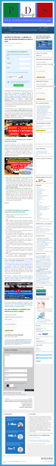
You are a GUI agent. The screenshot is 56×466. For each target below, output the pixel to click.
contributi (40, 258)
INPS (37, 265)
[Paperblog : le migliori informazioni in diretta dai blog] (39, 334)
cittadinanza (49, 256)
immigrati (45, 263)
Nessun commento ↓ (19, 43)
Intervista (38, 200)
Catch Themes (50, 461)
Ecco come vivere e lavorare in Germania (43, 105)
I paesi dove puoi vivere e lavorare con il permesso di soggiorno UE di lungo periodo (44, 320)
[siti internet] (41, 295)
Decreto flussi (29, 339)
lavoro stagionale (43, 266)
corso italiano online (43, 261)
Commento (7, 355)
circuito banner (49, 330)
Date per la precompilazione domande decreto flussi (23, 341)
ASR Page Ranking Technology (41, 328)
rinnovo (37, 279)
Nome (8, 58)
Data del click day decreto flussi (9, 341)
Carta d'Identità (39, 192)
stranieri (43, 283)
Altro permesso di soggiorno (41, 189)
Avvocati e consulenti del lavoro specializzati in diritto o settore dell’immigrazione (23, 30)
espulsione (41, 263)
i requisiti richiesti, (21, 108)
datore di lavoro (49, 261)
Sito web (6, 379)
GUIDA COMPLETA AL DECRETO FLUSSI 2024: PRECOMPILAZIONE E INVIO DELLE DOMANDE (44, 240)
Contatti (15, 32)
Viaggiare (38, 216)
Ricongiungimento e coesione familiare (43, 208)
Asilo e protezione (39, 191)
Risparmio (38, 210)
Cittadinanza (39, 194)
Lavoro (5, 340)
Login (37, 347)
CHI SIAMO (10, 27)
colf (46, 257)
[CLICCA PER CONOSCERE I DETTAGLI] (44, 49)
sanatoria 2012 (46, 282)
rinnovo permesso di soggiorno (42, 280)
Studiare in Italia (39, 213)
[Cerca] (47, 24)
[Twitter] (45, 458)
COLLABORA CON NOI (21, 3)
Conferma (41, 249)
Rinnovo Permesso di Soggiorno (42, 209)
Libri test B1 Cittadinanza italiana (41, 152)
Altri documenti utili (40, 188)
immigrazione (50, 263)
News (19, 32)
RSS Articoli (38, 348)
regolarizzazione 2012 (45, 275)
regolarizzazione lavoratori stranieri (41, 276)
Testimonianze (39, 215)
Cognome (9, 63)
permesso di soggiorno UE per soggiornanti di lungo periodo (44, 272)
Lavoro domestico (39, 202)
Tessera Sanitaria (39, 214)
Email (8, 67)
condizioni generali (15, 72)
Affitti (37, 187)
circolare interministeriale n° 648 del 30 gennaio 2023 (16, 144)
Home (5, 27)
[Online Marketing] (45, 334)
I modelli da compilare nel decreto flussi (17, 342)
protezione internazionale (40, 274)
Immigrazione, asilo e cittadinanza (41, 151)
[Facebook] (42, 458)
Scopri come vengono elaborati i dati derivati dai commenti (14, 394)
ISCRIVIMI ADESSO (19, 85)
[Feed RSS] (49, 458)
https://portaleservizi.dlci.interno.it (13, 180)
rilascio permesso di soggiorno (44, 278)
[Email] (52, 458)
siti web (37, 330)
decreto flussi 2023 (7, 342)
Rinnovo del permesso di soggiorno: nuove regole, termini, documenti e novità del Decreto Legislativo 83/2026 (44, 118)
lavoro (39, 265)
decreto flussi (39, 262)
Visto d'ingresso (22, 340)
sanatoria (38, 211)
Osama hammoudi (40, 247)
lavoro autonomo (44, 265)
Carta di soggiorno (39, 193)
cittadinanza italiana (40, 257)
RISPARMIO (46, 27)
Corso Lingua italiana (8, 32)
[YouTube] (47, 458)
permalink (16, 344)
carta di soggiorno (43, 256)
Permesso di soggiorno (43, 30)
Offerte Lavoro (39, 205)
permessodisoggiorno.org (42, 330)
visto (50, 283)
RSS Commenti (38, 349)
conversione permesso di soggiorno (43, 260)
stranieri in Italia (48, 283)
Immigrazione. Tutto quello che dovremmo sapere (37, 443)
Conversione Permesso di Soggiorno (21, 339)
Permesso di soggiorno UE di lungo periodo (43, 206)
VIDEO (40, 27)
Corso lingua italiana (40, 196)
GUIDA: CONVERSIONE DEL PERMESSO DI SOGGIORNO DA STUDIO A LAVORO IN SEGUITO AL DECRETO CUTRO (44, 108)
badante (37, 256)
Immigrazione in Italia (40, 199)
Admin (14, 43)
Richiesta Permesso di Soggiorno (14, 340)
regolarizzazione (39, 275)
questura (45, 274)
